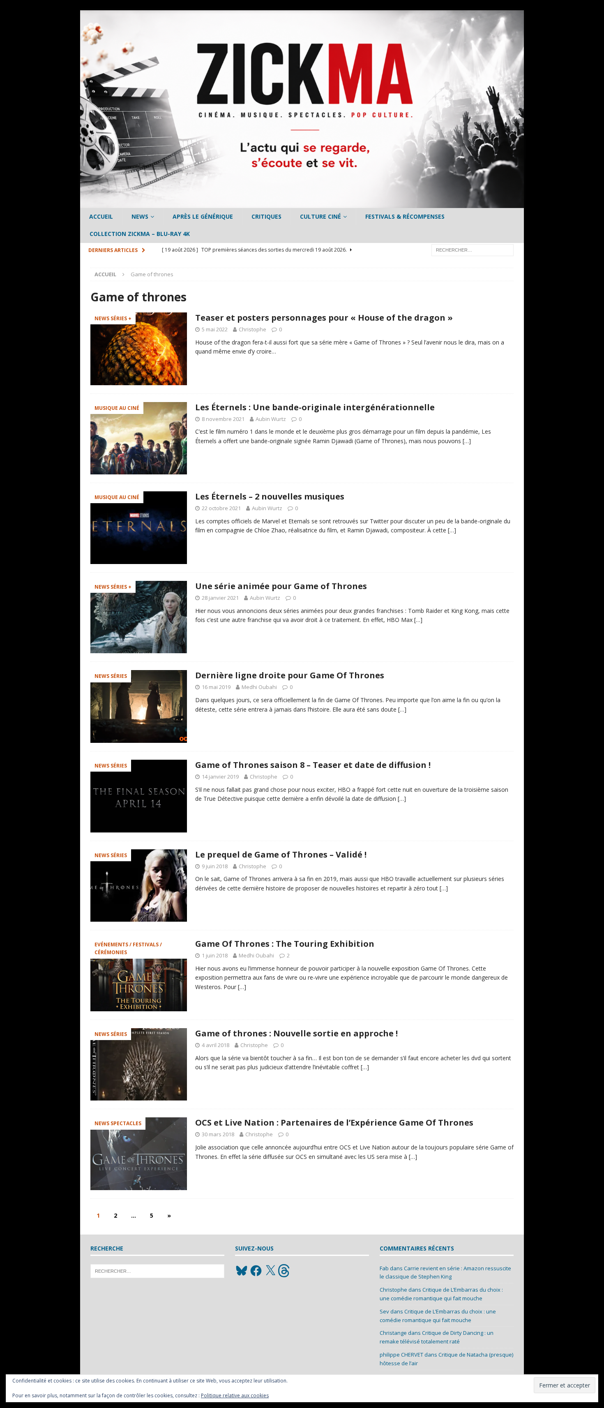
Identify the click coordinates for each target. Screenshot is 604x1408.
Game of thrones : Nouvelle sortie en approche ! (296, 1033)
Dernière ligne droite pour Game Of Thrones (289, 675)
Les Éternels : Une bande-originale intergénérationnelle (315, 407)
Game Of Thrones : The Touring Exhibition (284, 943)
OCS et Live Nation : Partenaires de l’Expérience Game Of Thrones (334, 1122)
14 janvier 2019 (220, 776)
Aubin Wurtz (271, 419)
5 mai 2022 (215, 329)
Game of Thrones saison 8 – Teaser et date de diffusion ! (313, 764)
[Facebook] (256, 1270)
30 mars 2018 (218, 1134)
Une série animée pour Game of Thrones (281, 586)
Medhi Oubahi (259, 687)
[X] (270, 1270)
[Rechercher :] (472, 249)
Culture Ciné (320, 216)
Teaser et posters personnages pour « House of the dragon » (324, 317)
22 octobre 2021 (221, 508)
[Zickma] (302, 203)
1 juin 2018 (215, 955)
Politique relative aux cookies (235, 1395)
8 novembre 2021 (223, 419)
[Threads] (284, 1270)
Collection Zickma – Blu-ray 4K (140, 234)
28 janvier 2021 (220, 597)
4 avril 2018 (215, 1045)
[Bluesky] (241, 1270)
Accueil (101, 216)
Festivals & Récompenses (405, 216)
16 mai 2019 (216, 687)
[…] (467, 441)
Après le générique (203, 216)
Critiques (266, 216)
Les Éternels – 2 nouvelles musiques (269, 496)
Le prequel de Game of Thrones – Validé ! (281, 854)
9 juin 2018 (215, 866)
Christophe (252, 329)
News (139, 216)
